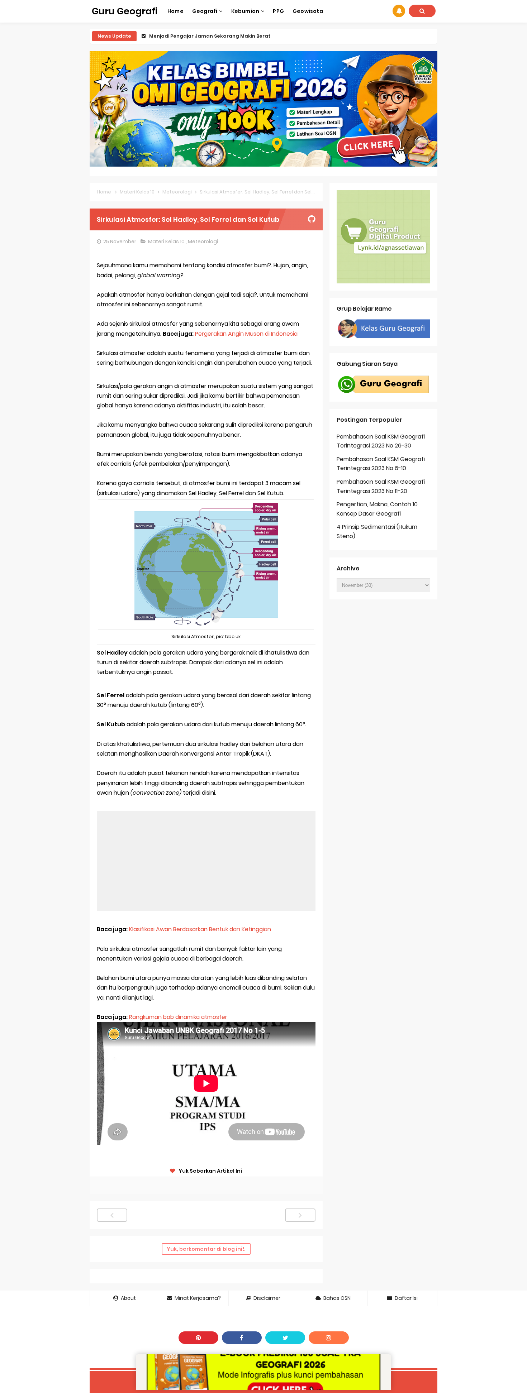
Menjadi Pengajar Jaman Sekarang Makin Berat (209, 36)
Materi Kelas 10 (167, 241)
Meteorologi (203, 241)
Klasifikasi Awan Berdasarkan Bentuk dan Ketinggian (200, 929)
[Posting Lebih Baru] (112, 1215)
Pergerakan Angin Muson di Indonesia (246, 334)
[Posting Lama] (300, 1215)
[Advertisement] (206, 861)
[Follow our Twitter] (285, 1337)
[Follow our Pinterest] (198, 1337)
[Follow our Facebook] (242, 1337)
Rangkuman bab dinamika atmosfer (178, 1017)
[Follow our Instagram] (328, 1337)
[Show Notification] (399, 11)
